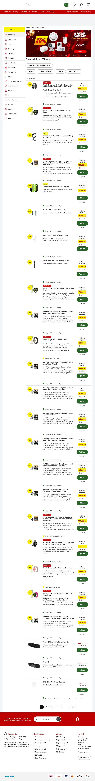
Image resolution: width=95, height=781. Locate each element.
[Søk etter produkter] (66, 5)
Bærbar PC (7, 12)
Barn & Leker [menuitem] (12, 40)
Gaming (15, 12)
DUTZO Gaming (86, 12)
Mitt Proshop (61, 737)
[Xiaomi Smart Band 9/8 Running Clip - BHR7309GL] (34, 188)
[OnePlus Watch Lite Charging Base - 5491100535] (34, 239)
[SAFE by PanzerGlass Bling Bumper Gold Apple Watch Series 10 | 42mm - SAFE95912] (34, 467)
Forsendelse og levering (42, 740)
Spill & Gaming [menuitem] (12, 114)
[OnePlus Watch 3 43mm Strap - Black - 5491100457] (34, 264)
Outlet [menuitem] (10, 29)
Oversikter (38, 737)
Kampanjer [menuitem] (11, 35)
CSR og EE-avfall (40, 755)
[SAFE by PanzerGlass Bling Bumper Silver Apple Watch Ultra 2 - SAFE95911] (34, 416)
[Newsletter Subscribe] (58, 719)
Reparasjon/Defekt (40, 743)
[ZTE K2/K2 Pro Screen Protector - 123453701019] (34, 685)
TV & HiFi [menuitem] (11, 118)
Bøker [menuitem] (10, 44)
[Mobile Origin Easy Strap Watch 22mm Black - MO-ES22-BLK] (34, 111)
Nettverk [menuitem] (10, 90)
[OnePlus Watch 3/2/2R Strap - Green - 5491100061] (34, 213)
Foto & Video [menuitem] (12, 63)
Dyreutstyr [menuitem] (11, 53)
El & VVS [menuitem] (11, 58)
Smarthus (35, 12)
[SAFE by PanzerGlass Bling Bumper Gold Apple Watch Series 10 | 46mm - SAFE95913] (34, 391)
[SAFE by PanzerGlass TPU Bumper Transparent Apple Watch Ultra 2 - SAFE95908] (34, 493)
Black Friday (50, 12)
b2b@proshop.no (23, 746)
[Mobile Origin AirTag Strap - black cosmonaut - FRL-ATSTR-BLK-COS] (34, 340)
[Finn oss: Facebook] (77, 719)
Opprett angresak (62, 743)
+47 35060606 (22, 743)
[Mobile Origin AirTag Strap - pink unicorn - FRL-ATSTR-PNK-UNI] (34, 569)
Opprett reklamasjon (63, 740)
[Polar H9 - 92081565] (34, 665)
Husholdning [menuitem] (12, 72)
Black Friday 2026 (40, 758)
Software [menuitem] (11, 109)
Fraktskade (60, 752)
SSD (42, 12)
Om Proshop (83, 752)
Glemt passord (61, 749)
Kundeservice (39, 746)
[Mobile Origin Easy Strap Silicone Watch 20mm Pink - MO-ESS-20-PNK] (34, 594)
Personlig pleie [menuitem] (12, 100)
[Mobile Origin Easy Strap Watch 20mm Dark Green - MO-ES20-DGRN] (34, 289)
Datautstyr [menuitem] (11, 49)
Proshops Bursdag (72, 12)
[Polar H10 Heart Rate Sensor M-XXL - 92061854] (34, 645)
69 (70, 707)
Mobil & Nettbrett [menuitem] (13, 86)
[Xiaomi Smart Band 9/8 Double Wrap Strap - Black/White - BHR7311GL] (34, 137)
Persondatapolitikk (40, 752)
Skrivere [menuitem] (10, 104)
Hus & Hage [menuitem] (11, 67)
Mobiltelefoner (25, 12)
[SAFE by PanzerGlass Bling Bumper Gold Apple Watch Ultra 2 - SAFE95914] (34, 366)
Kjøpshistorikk (61, 746)
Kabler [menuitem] (10, 77)
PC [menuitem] (9, 95)
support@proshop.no (24, 744)
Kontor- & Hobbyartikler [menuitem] (15, 81)
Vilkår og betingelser (41, 749)
